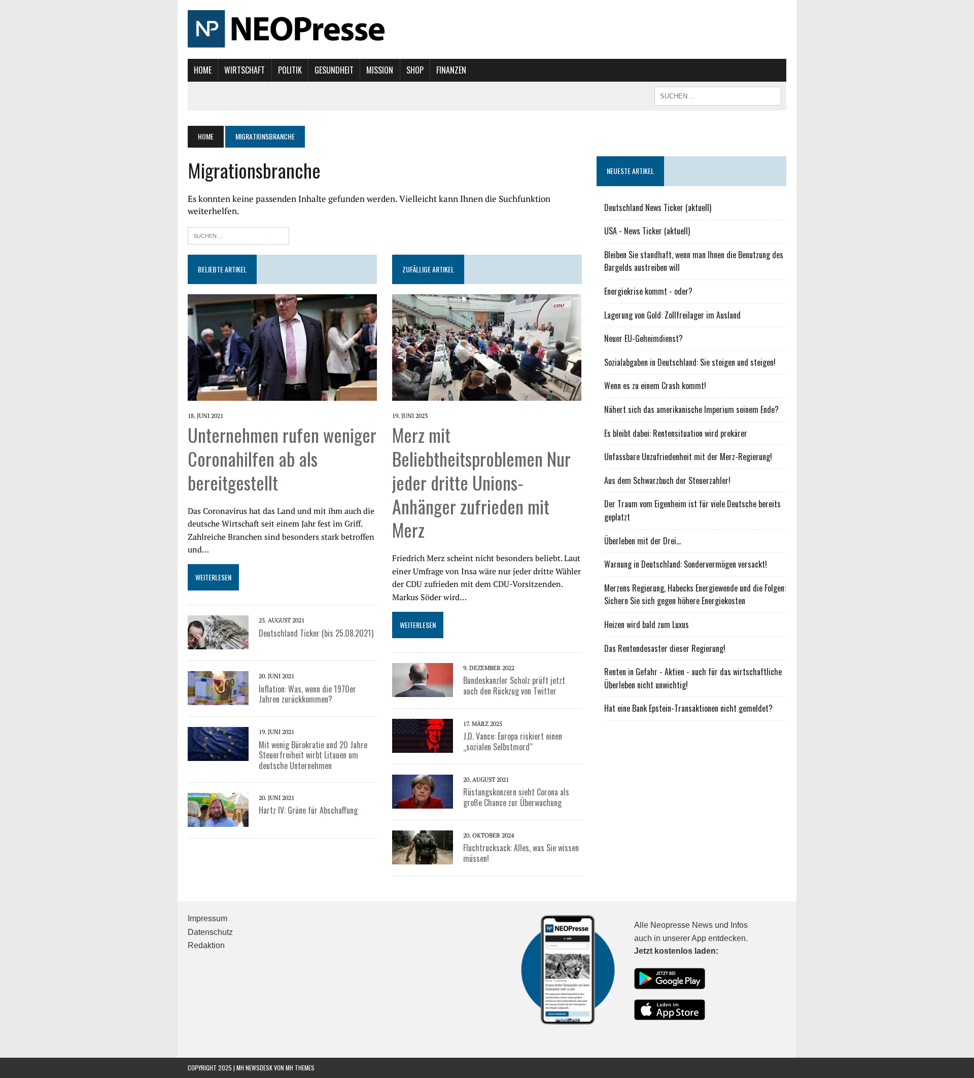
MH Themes (300, 1067)
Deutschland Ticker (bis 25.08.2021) (316, 633)
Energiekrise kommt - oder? (648, 291)
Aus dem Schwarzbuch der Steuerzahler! (667, 480)
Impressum (207, 918)
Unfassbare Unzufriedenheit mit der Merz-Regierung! (688, 456)
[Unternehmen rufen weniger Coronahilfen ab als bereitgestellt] (282, 346)
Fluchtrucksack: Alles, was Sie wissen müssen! (521, 853)
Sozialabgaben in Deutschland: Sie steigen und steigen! (690, 362)
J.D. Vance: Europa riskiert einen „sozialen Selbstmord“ (512, 741)
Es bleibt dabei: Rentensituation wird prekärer (675, 433)
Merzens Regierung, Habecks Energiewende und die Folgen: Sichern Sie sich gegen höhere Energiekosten (695, 594)
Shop (415, 70)
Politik (290, 70)
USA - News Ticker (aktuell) (647, 231)
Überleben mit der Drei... (642, 541)
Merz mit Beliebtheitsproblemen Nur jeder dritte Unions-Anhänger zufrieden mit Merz (481, 482)
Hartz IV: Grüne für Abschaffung (308, 810)
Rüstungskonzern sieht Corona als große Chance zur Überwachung (516, 797)
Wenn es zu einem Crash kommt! (655, 385)
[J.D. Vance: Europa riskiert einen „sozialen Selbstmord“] (422, 734)
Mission (379, 70)
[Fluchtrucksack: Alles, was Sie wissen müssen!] (422, 846)
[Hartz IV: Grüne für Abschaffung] (218, 808)
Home (203, 70)
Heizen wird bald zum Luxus (646, 624)
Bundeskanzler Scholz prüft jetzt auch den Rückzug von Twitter (514, 685)
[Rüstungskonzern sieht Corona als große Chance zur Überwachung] (422, 790)
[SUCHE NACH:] (717, 95)
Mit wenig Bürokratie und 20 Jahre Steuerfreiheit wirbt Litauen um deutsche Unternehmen (313, 755)
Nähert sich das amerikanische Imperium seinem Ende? (691, 409)
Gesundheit (334, 70)
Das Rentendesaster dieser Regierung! (664, 648)
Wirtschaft (244, 70)
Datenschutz (210, 932)
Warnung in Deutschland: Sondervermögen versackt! (685, 564)
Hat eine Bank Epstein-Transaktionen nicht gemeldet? (688, 708)
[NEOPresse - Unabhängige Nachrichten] (487, 29)
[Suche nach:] (238, 234)
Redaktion (206, 945)
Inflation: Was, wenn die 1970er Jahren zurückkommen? (307, 694)
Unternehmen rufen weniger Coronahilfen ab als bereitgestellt (282, 458)
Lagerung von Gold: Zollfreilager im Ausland (672, 315)
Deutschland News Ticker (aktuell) (657, 207)
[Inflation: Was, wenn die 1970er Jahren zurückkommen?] (218, 687)
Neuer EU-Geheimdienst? (643, 338)
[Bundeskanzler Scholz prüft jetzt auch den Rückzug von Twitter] (422, 678)
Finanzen (451, 70)
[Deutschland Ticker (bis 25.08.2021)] (218, 631)
